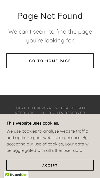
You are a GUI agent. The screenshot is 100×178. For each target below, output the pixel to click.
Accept (50, 165)
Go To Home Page (50, 60)
